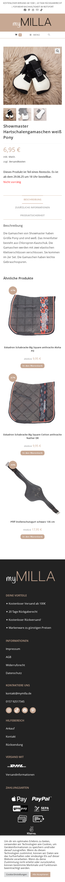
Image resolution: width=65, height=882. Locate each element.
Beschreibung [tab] (32, 199)
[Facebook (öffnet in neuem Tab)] (25, 9)
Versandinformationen (20, 774)
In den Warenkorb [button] (32, 365)
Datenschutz (14, 673)
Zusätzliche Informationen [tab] (32, 207)
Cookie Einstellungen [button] (16, 874)
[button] (57, 51)
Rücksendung (14, 744)
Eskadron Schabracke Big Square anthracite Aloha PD (32, 349)
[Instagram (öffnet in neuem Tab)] (33, 9)
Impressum (13, 649)
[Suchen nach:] (49, 35)
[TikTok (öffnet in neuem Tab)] (40, 9)
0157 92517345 (15, 701)
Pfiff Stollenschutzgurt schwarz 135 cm (32, 521)
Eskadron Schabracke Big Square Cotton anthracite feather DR (32, 436)
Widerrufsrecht (15, 665)
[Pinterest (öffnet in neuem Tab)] (29, 9)
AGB (8, 657)
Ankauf (10, 728)
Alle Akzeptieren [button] (40, 874)
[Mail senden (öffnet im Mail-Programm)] (37, 9)
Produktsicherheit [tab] (32, 215)
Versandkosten (17, 161)
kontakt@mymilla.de (18, 693)
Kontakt (11, 736)
